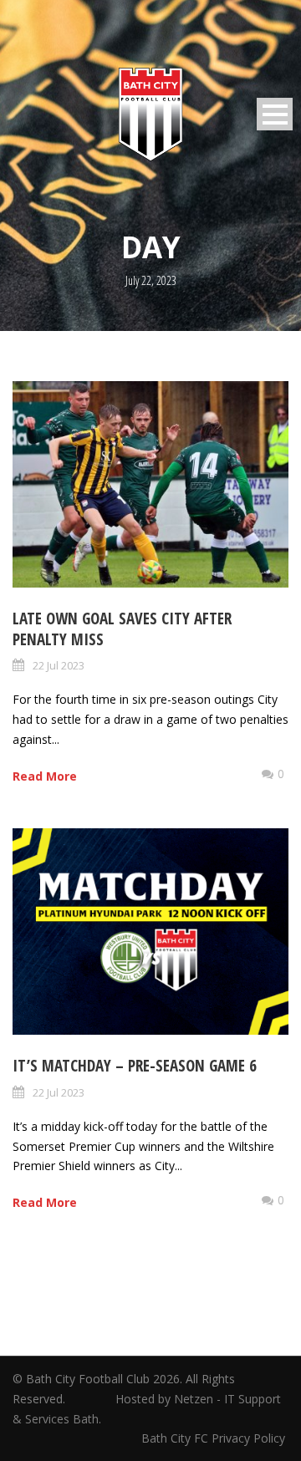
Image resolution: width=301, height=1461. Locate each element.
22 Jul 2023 (58, 665)
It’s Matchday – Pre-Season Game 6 (135, 1066)
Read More (45, 776)
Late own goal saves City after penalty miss (122, 629)
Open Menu (275, 114)
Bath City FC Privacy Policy (214, 1438)
